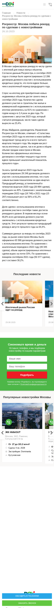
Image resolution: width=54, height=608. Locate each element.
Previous (2, 303)
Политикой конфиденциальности (33, 384)
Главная (6, 13)
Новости (20, 13)
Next (51, 303)
